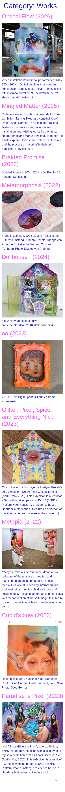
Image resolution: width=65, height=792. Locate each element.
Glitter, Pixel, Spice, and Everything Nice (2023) (28, 417)
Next (58, 780)
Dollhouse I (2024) (25, 257)
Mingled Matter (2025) (30, 106)
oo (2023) (14, 333)
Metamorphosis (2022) (31, 185)
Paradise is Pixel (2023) (32, 696)
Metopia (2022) (21, 521)
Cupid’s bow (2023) (27, 615)
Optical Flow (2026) (27, 16)
